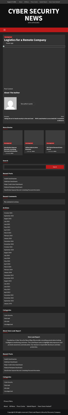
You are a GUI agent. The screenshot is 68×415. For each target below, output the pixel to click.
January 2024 (8, 272)
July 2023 (7, 283)
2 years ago (50, 151)
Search (5, 161)
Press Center (34, 2)
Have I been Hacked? (54, 2)
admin (11, 153)
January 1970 (8, 303)
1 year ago (7, 153)
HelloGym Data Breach (10, 181)
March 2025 (7, 233)
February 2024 (8, 269)
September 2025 (9, 215)
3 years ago (9, 43)
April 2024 (7, 264)
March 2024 (7, 267)
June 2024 (7, 258)
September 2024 (9, 249)
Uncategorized (8, 37)
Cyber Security (8, 315)
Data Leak (7, 318)
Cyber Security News (33, 14)
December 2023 (8, 275)
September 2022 (9, 301)
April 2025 (7, 230)
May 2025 (7, 227)
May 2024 (7, 261)
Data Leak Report (34, 412)
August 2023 (7, 281)
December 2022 (8, 295)
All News (26, 2)
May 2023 (7, 289)
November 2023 (9, 278)
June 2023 (7, 286)
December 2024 (8, 241)
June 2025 (7, 224)
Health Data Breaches (10, 178)
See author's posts (27, 104)
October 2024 (8, 247)
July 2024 (7, 255)
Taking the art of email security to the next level (18, 117)
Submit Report (43, 2)
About (20, 2)
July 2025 (7, 221)
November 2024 (9, 244)
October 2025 (8, 213)
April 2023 (7, 292)
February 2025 (8, 235)
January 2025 (8, 238)
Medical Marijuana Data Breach (13, 187)
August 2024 (7, 252)
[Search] (63, 30)
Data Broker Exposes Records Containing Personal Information (10, 149)
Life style (6, 321)
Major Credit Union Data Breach (13, 184)
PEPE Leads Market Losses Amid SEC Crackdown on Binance (49, 118)
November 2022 (9, 298)
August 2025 (7, 218)
